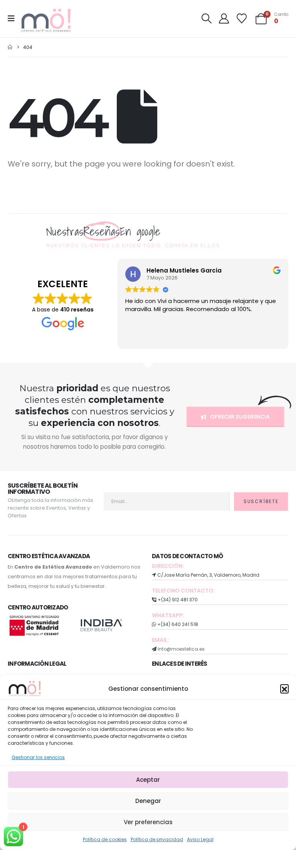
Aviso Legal (200, 839)
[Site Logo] (47, 20)
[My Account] (224, 18)
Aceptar (148, 780)
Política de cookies (105, 839)
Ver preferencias (148, 822)
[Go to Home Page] (10, 47)
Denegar (148, 801)
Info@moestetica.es (181, 649)
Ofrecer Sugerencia (239, 417)
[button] (284, 688)
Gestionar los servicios (38, 757)
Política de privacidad (157, 839)
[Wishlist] (241, 18)
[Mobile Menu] (14, 18)
